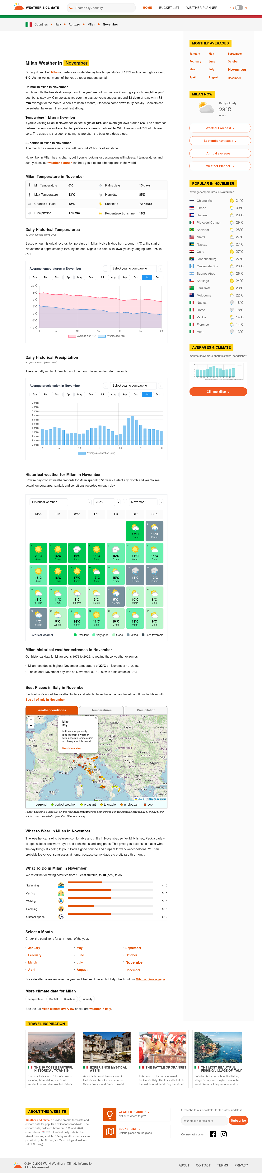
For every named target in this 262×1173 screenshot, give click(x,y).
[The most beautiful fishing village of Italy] (218, 1047)
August (82, 969)
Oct (136, 277)
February (34, 955)
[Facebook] (213, 1134)
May (79, 277)
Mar (57, 277)
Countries (41, 24)
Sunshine (69, 999)
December (132, 970)
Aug (113, 277)
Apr (68, 277)
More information (71, 748)
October (131, 955)
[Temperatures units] (239, 7)
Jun (91, 277)
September (133, 947)
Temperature (35, 999)
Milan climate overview (58, 1008)
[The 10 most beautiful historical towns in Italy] (51, 1047)
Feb (46, 277)
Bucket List (169, 7)
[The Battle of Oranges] (162, 1047)
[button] (115, 786)
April (31, 969)
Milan (91, 24)
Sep (124, 277)
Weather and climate (39, 1120)
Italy (58, 24)
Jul (102, 277)
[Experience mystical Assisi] (107, 1047)
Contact (203, 1165)
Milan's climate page (150, 979)
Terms (222, 1165)
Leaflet (141, 799)
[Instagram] (224, 1134)
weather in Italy (100, 1008)
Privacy (241, 1165)
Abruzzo (74, 24)
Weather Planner (202, 7)
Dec (158, 277)
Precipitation (146, 710)
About (184, 1165)
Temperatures (101, 710)
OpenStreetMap (157, 799)
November (110, 24)
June (80, 955)
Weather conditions (52, 710)
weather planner (60, 162)
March (32, 962)
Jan (35, 277)
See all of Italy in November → (47, 699)
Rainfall (53, 999)
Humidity (87, 999)
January (34, 947)
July (80, 962)
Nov (147, 277)
